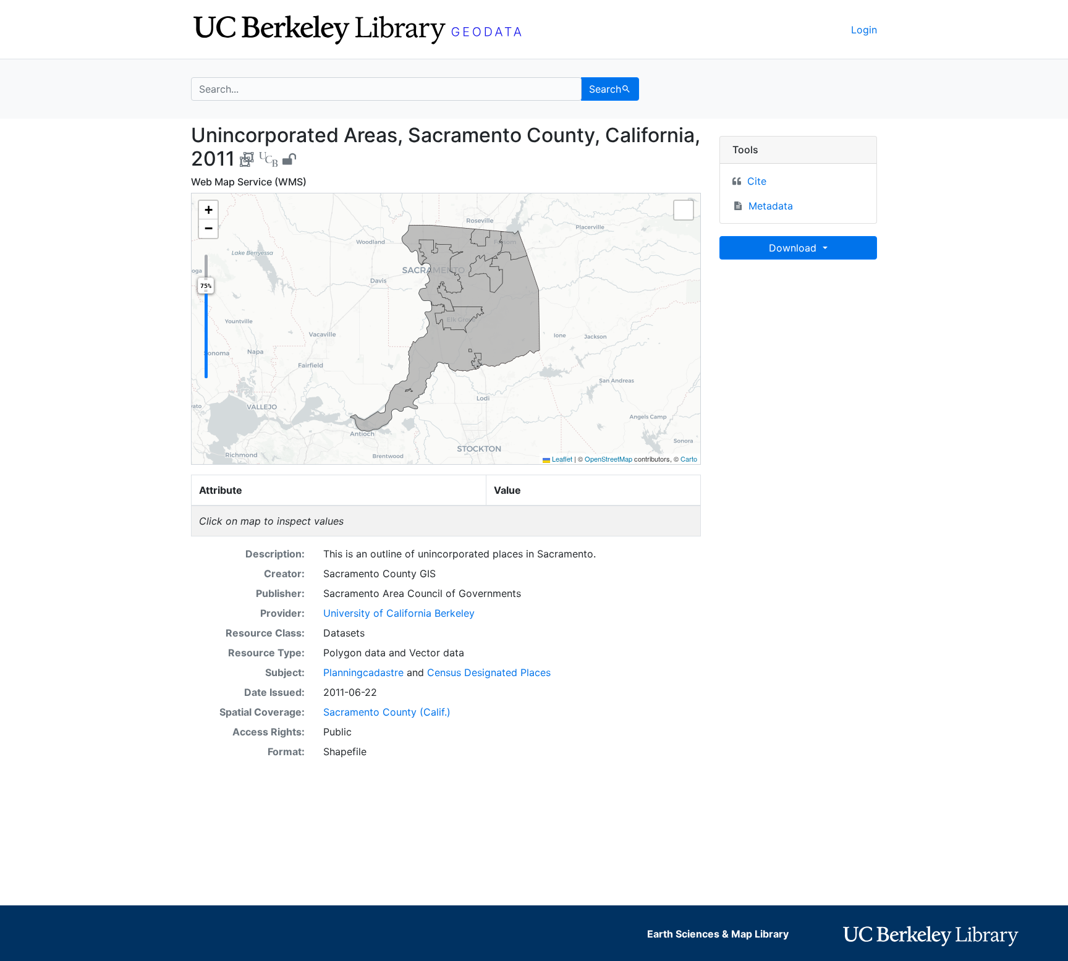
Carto (688, 459)
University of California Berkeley (399, 613)
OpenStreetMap (608, 459)
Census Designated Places (489, 672)
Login (864, 29)
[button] (208, 210)
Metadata (770, 206)
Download (794, 248)
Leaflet (561, 459)
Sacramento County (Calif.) (387, 712)
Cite (756, 181)
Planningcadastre (363, 672)
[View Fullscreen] (683, 210)
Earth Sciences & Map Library (718, 934)
